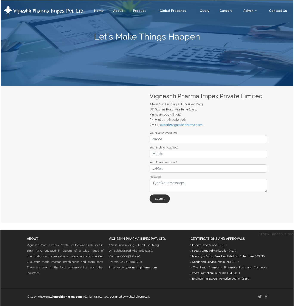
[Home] (42, 11)
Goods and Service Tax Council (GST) (215, 261)
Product (139, 11)
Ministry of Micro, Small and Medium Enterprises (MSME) (228, 256)
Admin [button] (248, 11)
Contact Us (278, 11)
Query (204, 11)
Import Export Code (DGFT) (209, 245)
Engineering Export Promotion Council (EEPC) (221, 278)
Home (99, 11)
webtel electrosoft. (138, 296)
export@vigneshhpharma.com (181, 125)
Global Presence (172, 11)
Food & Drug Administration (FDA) (214, 250)
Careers (226, 11)
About (118, 11)
